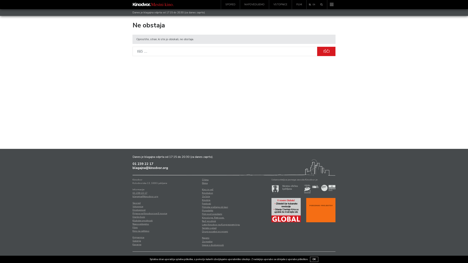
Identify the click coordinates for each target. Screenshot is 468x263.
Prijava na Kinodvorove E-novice (150, 213)
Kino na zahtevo (141, 231)
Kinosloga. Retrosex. (213, 217)
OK (314, 259)
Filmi (299, 4)
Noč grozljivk (209, 221)
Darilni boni (139, 217)
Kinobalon (207, 193)
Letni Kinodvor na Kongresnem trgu (221, 224)
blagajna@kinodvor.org (150, 168)
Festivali (206, 203)
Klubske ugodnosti (143, 220)
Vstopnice (280, 4)
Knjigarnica (138, 237)
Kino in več (207, 189)
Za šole (206, 196)
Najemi (205, 238)
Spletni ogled (209, 228)
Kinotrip (206, 200)
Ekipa (205, 183)
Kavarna (137, 244)
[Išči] (321, 4)
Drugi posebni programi (215, 231)
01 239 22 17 (143, 164)
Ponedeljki (207, 210)
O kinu (205, 179)
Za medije (207, 241)
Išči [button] (326, 51)
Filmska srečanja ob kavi (215, 207)
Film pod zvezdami (212, 214)
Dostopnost (139, 210)
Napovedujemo (254, 4)
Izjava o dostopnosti (213, 245)
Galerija (137, 241)
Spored (230, 4)
